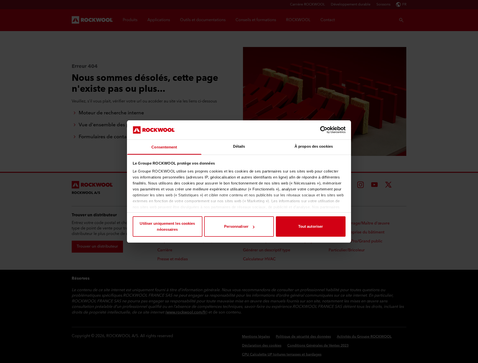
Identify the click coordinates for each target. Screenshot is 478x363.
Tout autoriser (310, 226)
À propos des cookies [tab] (314, 146)
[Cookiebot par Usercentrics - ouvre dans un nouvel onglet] (324, 130)
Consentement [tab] (164, 147)
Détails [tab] (239, 146)
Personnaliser (236, 226)
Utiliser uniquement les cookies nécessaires (167, 226)
